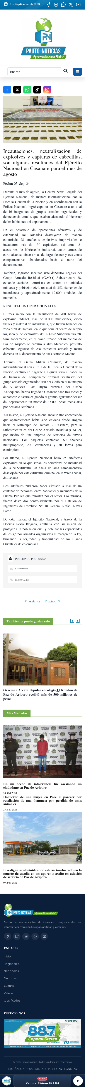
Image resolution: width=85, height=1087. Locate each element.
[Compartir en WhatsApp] (27, 89)
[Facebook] (48, 4)
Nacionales (11, 971)
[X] (71, 4)
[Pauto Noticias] (44, 38)
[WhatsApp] (63, 4)
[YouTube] (78, 4)
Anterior (34, 601)
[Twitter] (16, 936)
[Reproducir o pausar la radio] (78, 1081)
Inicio (7, 956)
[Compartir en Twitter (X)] (17, 89)
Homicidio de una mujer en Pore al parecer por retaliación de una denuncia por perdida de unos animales (42, 800)
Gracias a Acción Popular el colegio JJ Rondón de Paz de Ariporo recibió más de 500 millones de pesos (40, 694)
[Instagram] (56, 4)
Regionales (22, 579)
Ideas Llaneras (65, 1069)
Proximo (50, 601)
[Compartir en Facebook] (7, 89)
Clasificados (12, 1000)
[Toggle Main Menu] (77, 72)
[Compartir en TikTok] (37, 89)
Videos (8, 993)
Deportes (10, 978)
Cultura (9, 986)
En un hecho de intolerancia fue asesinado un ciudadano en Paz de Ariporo (42, 785)
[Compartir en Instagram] (47, 89)
